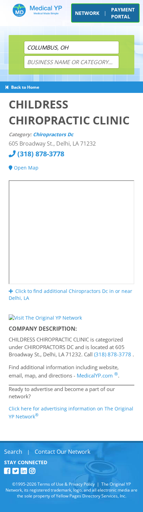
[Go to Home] (37, 14)
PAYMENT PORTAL (123, 13)
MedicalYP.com (97, 375)
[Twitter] (16, 471)
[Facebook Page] (8, 471)
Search (13, 451)
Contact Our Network (62, 451)
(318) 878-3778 (40, 153)
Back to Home (24, 87)
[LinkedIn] (25, 471)
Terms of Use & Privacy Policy (66, 484)
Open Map (25, 167)
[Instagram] (33, 471)
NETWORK (87, 13)
